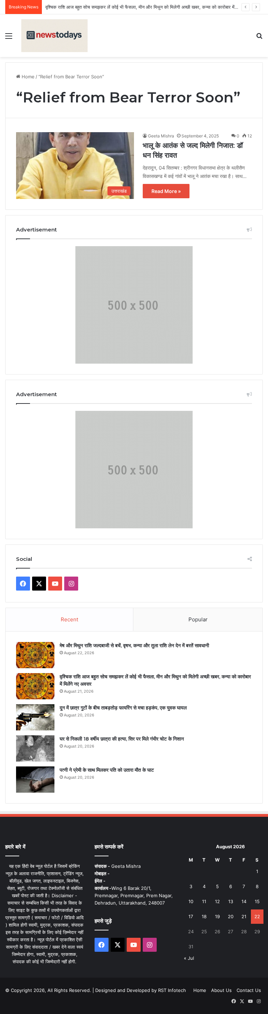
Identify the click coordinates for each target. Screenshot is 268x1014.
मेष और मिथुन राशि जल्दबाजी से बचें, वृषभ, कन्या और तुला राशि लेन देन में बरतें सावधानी (134, 645)
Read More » (166, 191)
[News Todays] (54, 35)
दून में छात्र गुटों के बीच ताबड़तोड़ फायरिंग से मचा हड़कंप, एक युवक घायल (123, 708)
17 (190, 916)
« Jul (189, 958)
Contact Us (249, 990)
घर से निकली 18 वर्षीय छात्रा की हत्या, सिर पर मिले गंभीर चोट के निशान (122, 739)
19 (217, 916)
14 (243, 901)
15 (257, 901)
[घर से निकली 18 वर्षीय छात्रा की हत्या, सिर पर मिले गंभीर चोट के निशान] (35, 748)
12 (217, 901)
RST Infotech (171, 990)
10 (190, 901)
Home (27, 76)
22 (257, 916)
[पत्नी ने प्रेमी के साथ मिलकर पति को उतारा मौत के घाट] (35, 779)
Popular (198, 619)
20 (230, 916)
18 (204, 916)
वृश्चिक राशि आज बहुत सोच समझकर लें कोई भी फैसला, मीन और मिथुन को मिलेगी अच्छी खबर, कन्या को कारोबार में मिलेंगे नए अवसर (154, 7)
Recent (69, 619)
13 (230, 901)
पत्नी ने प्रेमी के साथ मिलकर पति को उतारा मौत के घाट (107, 770)
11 (204, 901)
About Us (221, 990)
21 (243, 916)
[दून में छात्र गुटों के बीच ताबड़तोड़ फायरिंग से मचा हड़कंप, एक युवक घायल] (35, 717)
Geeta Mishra (161, 135)
